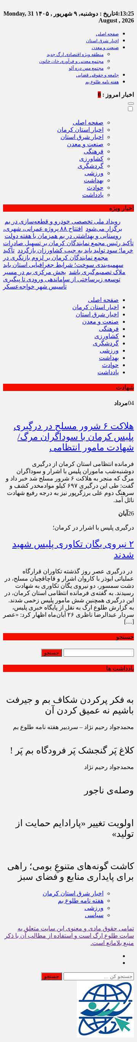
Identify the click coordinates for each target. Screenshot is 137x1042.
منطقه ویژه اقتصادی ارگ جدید (75, 54)
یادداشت (93, 194)
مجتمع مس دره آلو (86, 68)
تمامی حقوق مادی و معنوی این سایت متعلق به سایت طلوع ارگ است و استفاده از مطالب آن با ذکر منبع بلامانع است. (69, 935)
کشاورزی (91, 158)
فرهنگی (94, 151)
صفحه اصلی (107, 34)
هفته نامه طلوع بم (102, 82)
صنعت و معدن (105, 47)
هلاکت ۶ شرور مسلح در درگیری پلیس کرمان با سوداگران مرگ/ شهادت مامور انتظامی (74, 436)
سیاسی (94, 915)
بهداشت (94, 180)
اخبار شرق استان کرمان (73, 893)
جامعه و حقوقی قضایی (97, 75)
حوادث (95, 187)
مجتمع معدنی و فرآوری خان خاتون (71, 61)
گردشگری (91, 166)
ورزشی (94, 173)
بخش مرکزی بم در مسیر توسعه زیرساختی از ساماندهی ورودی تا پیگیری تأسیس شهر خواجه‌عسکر (61, 279)
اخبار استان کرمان (80, 129)
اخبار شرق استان (102, 40)
